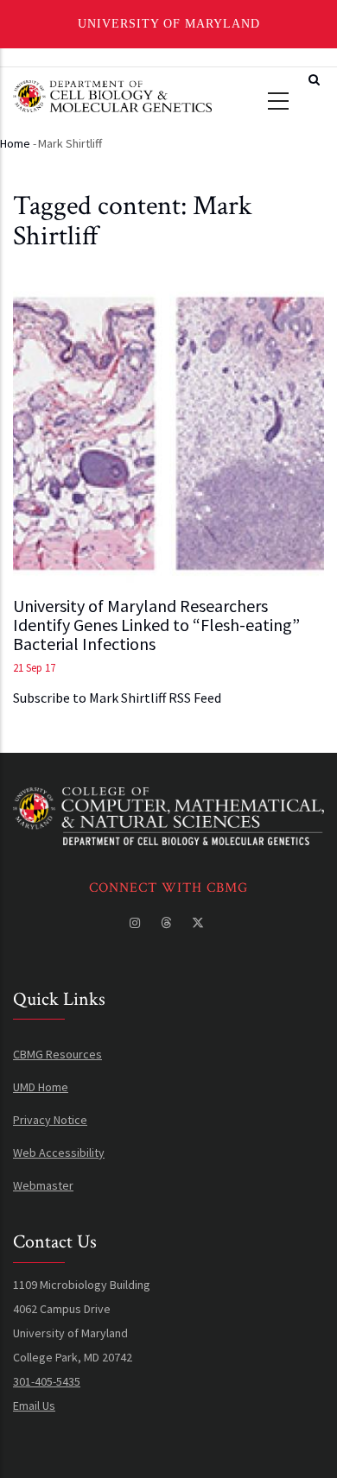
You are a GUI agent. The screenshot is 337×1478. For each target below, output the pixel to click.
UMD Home (40, 1087)
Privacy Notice (50, 1119)
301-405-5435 (46, 1381)
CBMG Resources (57, 1054)
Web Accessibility (59, 1152)
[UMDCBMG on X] (199, 923)
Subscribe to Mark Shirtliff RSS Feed (117, 697)
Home (15, 143)
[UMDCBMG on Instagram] (136, 923)
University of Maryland (169, 23)
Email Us (34, 1405)
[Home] (112, 94)
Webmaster (43, 1185)
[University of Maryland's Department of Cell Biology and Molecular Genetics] (168, 799)
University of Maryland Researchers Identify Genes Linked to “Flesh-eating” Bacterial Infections (156, 625)
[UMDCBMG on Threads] (168, 923)
